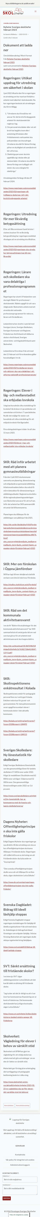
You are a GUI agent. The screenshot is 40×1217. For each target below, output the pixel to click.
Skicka (6, 1198)
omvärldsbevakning (22, 1105)
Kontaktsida (20, 1155)
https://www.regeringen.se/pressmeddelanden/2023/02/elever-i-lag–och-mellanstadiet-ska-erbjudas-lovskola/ (19, 442)
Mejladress (6, 1176)
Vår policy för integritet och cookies (20, 1160)
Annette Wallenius (11, 34)
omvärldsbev (8, 1105)
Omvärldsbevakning (11, 23)
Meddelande (7, 1185)
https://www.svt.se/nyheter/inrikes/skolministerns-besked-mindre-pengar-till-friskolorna (19, 1017)
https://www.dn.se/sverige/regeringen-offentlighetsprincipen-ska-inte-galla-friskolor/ (19, 885)
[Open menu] (35, 11)
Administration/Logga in (20, 1165)
